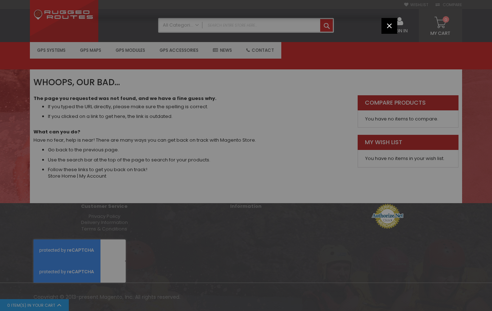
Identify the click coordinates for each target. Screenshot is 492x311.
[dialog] (246, 155)
